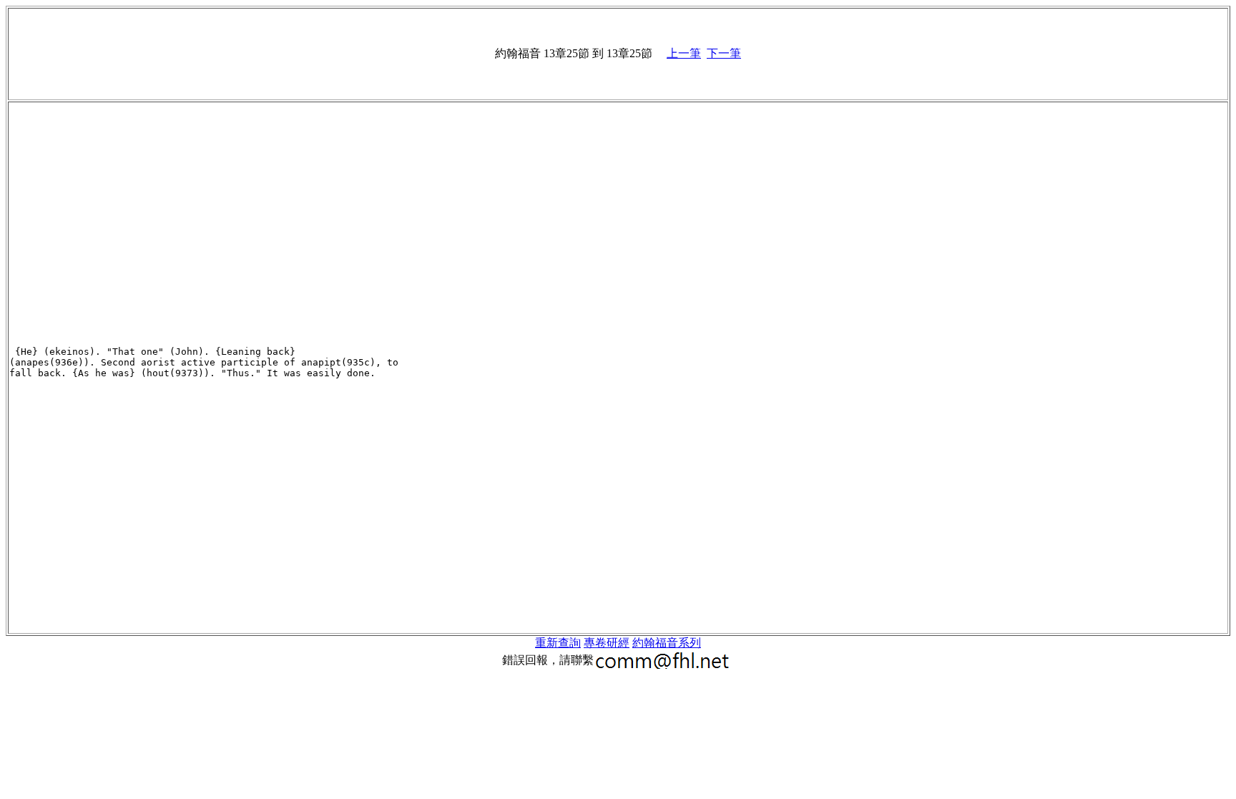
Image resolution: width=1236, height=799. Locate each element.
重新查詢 (558, 643)
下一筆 (724, 53)
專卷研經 (606, 643)
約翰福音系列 (666, 643)
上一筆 (684, 53)
